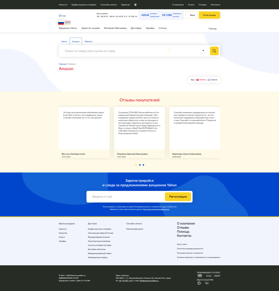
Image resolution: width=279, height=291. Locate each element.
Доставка (136, 28)
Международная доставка (99, 253)
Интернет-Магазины (115, 28)
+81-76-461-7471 (126, 281)
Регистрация (209, 15)
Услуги (191, 4)
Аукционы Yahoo (68, 28)
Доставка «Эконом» (97, 249)
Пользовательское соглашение (190, 253)
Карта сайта (182, 244)
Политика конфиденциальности (156, 209)
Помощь (213, 28)
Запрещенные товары (98, 257)
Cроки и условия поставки (99, 245)
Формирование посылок (99, 237)
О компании (178, 4)
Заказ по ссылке (90, 28)
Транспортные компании (99, 241)
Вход (192, 15)
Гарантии (125, 4)
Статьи (163, 28)
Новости (63, 4)
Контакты (215, 4)
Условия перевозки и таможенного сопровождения (198, 257)
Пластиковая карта (134, 229)
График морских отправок (83, 4)
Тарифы (150, 28)
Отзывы (202, 4)
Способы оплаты (109, 4)
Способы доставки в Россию (100, 233)
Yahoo (64, 41)
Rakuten (88, 41)
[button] (136, 165)
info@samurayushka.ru (149, 281)
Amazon (76, 41)
